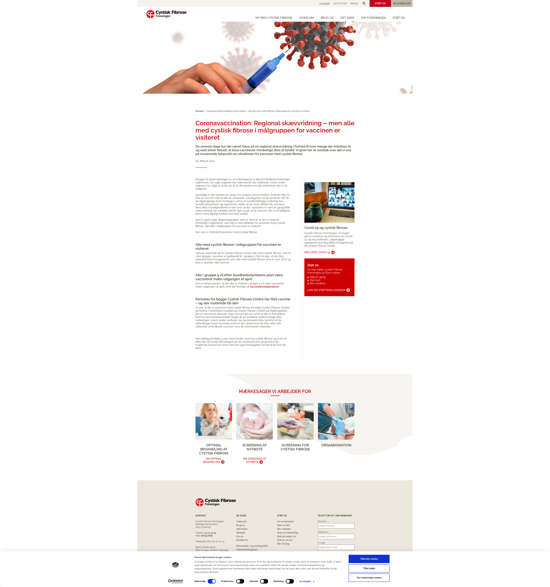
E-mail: (321, 543)
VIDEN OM (306, 18)
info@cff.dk (207, 535)
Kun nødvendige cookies (369, 577)
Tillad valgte (369, 568)
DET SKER (347, 18)
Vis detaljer (305, 581)
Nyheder (324, 3)
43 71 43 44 (210, 532)
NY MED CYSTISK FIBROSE (274, 18)
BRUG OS (327, 18)
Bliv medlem (401, 3)
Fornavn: (322, 521)
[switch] (240, 581)
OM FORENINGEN (373, 18)
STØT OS (399, 18)
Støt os (380, 3)
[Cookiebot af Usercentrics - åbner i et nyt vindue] (175, 581)
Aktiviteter (340, 3)
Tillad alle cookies (369, 559)
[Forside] (166, 14)
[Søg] (364, 3)
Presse (354, 3)
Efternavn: (323, 532)
